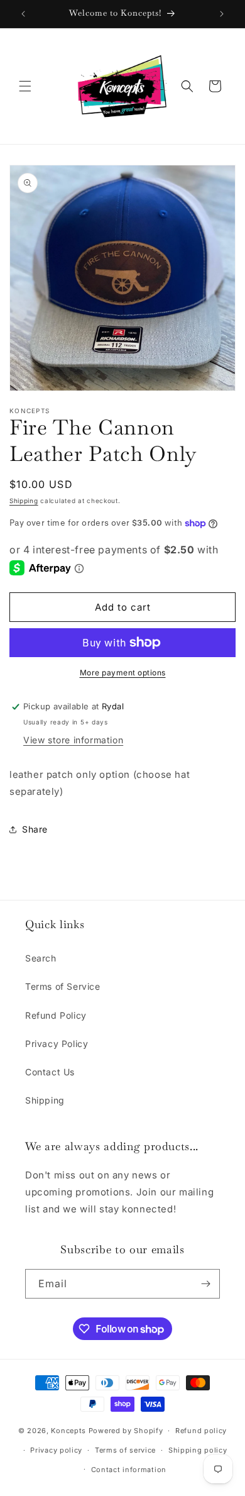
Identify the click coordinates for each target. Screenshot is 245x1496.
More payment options (123, 672)
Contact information (128, 1469)
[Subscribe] (205, 1284)
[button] (25, 86)
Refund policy (201, 1430)
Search (41, 958)
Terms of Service (63, 986)
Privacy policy (56, 1450)
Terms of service (125, 1450)
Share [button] (35, 829)
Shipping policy (197, 1450)
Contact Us (50, 1072)
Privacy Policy (56, 1043)
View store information (73, 739)
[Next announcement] (222, 14)
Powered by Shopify (126, 1430)
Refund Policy (56, 1015)
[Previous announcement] (23, 14)
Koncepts (69, 1430)
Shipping (23, 500)
